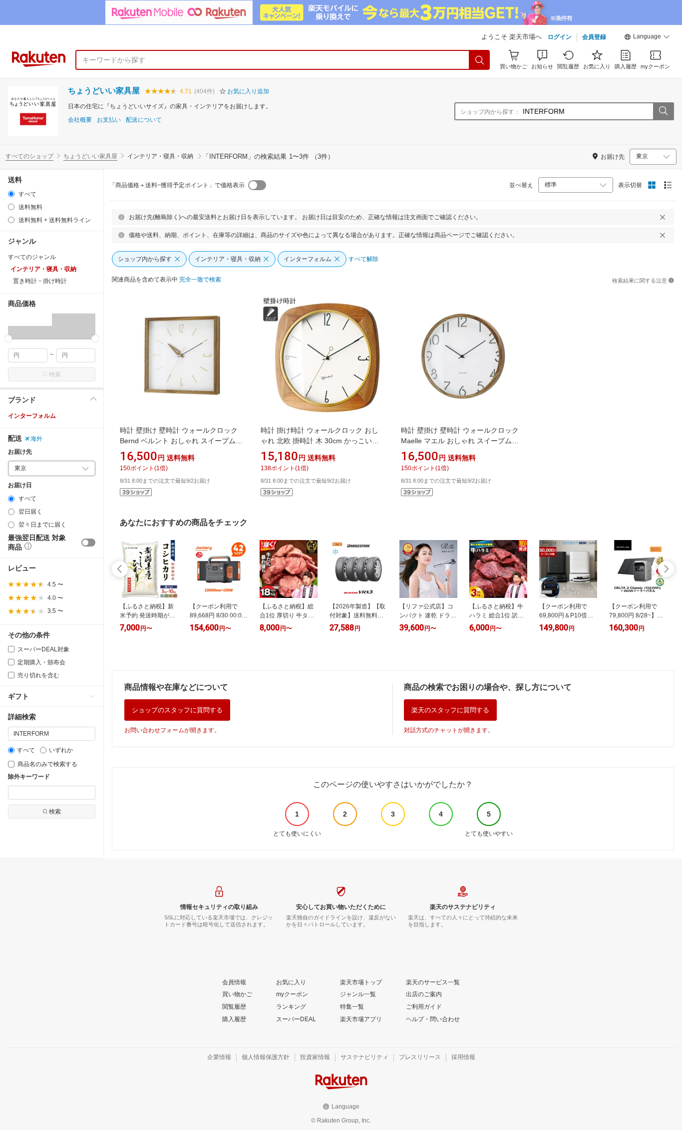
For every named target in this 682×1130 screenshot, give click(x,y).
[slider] (8, 338)
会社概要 (80, 120)
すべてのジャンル (32, 257)
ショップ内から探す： (490, 111)
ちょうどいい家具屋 (104, 90)
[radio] (11, 194)
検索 (55, 374)
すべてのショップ (29, 156)
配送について (144, 120)
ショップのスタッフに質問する (177, 710)
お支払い (109, 120)
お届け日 (20, 485)
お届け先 (20, 452)
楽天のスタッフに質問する (450, 710)
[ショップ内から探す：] (663, 111)
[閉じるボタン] (663, 217)
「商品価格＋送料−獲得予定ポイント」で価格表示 (177, 185)
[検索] (480, 60)
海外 (36, 438)
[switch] (88, 543)
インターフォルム (32, 415)
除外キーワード (29, 777)
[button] (647, 37)
